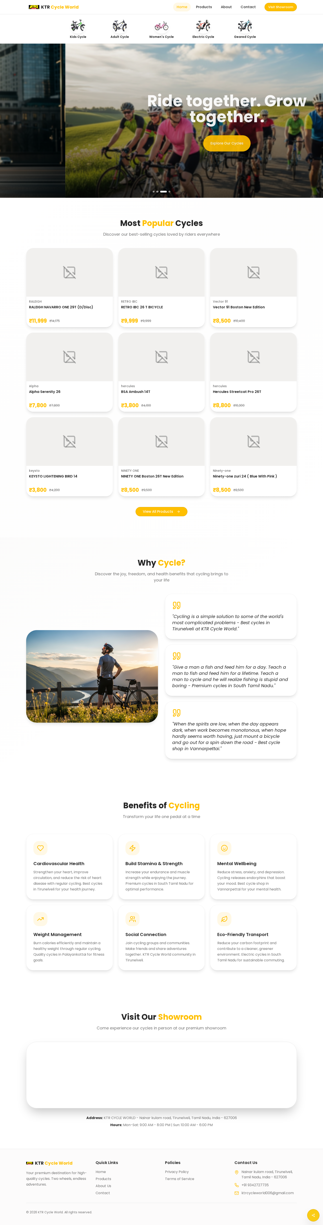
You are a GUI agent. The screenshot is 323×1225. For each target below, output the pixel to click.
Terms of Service (179, 1178)
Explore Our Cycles (161, 141)
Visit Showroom (280, 7)
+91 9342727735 (255, 1185)
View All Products (158, 511)
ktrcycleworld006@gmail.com (267, 1192)
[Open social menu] (313, 1215)
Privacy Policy (177, 1171)
